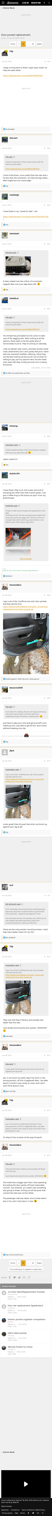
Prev (13, 44)
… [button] (28, 44)
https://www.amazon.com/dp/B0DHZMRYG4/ (23, 75)
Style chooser (6, 1506)
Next (39, 44)
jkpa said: (9, 1064)
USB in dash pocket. (17, 1333)
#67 (48, 484)
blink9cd (14, 298)
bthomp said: (11, 253)
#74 (48, 1110)
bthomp (14, 426)
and (11, 1091)
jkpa (12, 750)
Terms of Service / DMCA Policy (33, 1510)
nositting (11, 1308)
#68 (48, 595)
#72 (48, 957)
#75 (48, 1155)
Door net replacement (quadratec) (25, 1305)
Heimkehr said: (12, 445)
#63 (48, 205)
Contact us (15, 1510)
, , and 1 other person (22, 679)
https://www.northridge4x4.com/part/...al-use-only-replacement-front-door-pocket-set (25, 607)
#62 (48, 148)
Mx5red (10, 1322)
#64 (48, 244)
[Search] (49, 3)
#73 (48, 1055)
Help (16, 1513)
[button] (3, 3)
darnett (14, 138)
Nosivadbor (15, 585)
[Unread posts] (44, 3)
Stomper (11, 1336)
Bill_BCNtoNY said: (13, 904)
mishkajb (14, 195)
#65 (48, 309)
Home (22, 1513)
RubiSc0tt (15, 473)
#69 (48, 698)
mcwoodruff (12, 1294)
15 (33, 44)
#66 (48, 436)
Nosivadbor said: (12, 769)
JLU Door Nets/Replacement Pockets (26, 1291)
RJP (11, 885)
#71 (48, 895)
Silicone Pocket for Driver (20, 1346)
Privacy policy (7, 1513)
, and (18, 373)
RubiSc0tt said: (12, 506)
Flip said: (9, 157)
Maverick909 (16, 687)
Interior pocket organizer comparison (26, 1319)
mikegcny (11, 1349)
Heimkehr (14, 233)
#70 (48, 761)
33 (23, 38)
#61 (48, 61)
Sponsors (5, 1510)
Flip (4, 38)
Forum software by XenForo (21, 1500)
